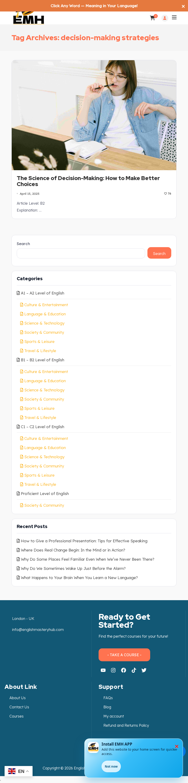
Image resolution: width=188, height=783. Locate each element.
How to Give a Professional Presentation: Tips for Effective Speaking (84, 540)
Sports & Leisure (39, 341)
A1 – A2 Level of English (42, 293)
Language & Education (45, 313)
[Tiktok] (133, 670)
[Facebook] (123, 670)
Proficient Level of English (45, 493)
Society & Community (44, 332)
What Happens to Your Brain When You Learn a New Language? (79, 577)
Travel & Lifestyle (40, 350)
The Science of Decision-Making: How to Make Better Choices (88, 181)
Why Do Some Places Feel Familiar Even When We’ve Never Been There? (87, 559)
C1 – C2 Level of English (42, 426)
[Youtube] (103, 670)
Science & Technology (44, 323)
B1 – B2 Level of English (42, 359)
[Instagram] (113, 670)
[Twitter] (144, 670)
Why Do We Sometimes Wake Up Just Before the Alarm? (73, 568)
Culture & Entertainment (46, 304)
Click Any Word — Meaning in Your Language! (94, 5)
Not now (111, 766)
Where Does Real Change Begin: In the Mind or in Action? (73, 550)
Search (23, 243)
